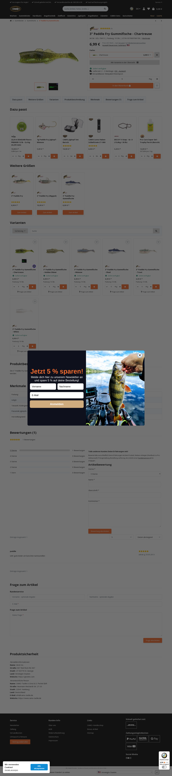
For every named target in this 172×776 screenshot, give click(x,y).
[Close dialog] (139, 355)
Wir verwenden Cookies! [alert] (12, 766)
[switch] (164, 767)
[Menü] (168, 752)
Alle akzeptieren (39, 767)
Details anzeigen (11, 770)
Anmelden (57, 404)
